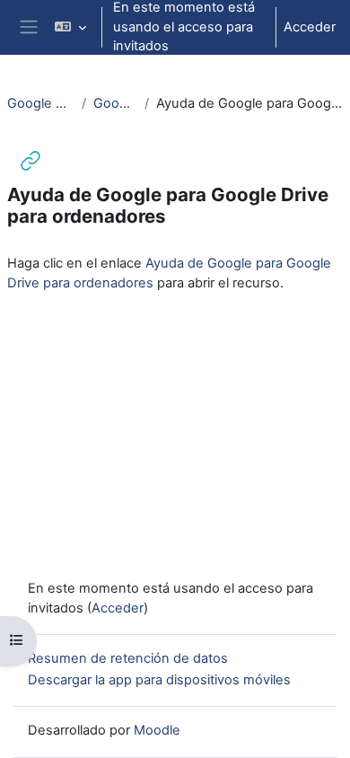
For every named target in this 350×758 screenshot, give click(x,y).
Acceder (310, 27)
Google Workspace (40, 103)
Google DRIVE (115, 103)
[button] (70, 27)
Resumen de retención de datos (128, 658)
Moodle (157, 730)
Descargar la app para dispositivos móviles (159, 680)
